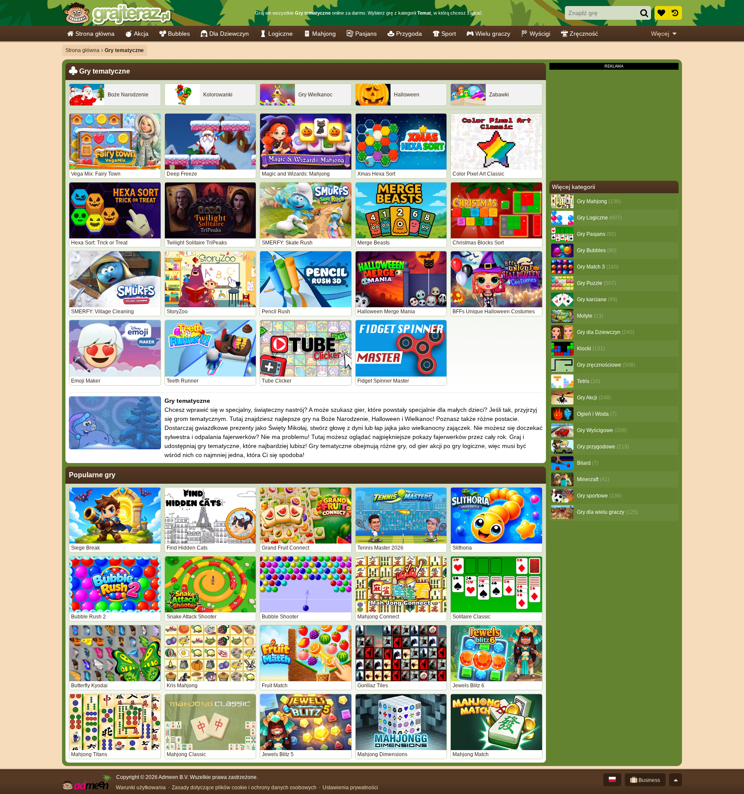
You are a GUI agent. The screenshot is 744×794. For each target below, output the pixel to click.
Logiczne (280, 33)
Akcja (141, 33)
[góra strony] (675, 779)
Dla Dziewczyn (229, 33)
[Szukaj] (644, 13)
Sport (448, 33)
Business (648, 780)
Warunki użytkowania (141, 788)
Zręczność (584, 33)
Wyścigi (540, 33)
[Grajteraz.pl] (117, 13)
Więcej (660, 33)
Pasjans (366, 33)
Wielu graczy (492, 33)
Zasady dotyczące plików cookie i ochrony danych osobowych (244, 788)
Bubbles (179, 33)
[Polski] (612, 779)
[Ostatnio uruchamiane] (675, 13)
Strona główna (95, 33)
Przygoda (409, 33)
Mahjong (324, 33)
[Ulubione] (661, 13)
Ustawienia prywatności (350, 788)
